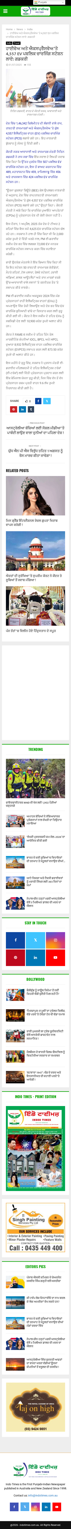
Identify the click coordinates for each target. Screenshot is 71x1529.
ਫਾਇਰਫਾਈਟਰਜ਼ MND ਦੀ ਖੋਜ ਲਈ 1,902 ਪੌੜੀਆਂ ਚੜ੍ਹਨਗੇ (31, 804)
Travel (17, 43)
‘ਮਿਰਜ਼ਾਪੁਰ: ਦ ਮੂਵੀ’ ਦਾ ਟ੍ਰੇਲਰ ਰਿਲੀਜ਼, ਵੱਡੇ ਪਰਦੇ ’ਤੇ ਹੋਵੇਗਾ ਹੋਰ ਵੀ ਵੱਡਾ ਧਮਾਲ (46, 1013)
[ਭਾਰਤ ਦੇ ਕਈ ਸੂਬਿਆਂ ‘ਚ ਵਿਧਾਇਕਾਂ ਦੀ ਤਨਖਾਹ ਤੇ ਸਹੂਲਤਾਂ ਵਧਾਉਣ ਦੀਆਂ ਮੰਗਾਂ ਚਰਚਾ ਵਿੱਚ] (15, 862)
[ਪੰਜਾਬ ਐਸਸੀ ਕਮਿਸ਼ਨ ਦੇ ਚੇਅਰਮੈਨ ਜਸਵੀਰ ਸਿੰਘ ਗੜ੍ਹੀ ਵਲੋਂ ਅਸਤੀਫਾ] (15, 1282)
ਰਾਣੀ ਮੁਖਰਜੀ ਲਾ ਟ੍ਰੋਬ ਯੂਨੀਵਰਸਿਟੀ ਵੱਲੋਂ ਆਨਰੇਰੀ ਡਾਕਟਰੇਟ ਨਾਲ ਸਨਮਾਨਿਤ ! (45, 1035)
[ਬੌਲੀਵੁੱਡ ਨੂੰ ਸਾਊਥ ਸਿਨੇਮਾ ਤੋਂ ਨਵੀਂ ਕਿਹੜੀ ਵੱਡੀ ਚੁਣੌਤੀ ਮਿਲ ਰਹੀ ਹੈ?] (15, 995)
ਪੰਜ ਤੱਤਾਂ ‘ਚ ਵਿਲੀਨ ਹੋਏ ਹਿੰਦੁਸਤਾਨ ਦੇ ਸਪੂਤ (31, 631)
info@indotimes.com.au (43, 1495)
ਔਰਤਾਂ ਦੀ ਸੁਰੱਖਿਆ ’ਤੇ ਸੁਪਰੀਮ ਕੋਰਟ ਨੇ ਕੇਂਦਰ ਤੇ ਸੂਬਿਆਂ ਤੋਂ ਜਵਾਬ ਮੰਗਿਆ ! (34, 578)
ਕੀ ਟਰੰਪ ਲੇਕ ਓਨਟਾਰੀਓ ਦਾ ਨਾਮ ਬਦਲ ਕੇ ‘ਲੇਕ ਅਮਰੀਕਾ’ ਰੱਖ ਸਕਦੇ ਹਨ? (46, 1300)
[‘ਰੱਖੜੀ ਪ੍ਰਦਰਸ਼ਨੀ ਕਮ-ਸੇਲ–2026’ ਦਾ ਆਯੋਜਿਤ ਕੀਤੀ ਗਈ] (15, 841)
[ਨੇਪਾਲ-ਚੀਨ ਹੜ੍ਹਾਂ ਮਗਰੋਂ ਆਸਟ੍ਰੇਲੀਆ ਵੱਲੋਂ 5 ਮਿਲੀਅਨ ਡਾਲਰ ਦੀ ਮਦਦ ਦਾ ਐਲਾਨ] (15, 903)
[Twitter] (25, 1506)
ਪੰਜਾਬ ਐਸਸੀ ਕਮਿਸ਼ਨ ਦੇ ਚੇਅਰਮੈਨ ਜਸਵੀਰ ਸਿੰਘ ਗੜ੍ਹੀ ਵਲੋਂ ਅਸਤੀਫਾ (44, 1279)
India (9, 43)
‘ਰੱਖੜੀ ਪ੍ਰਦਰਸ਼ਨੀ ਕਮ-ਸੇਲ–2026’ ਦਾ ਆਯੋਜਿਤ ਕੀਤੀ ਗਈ (46, 839)
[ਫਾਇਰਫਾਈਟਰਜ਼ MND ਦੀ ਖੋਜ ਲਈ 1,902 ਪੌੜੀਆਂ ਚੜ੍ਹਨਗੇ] (35, 778)
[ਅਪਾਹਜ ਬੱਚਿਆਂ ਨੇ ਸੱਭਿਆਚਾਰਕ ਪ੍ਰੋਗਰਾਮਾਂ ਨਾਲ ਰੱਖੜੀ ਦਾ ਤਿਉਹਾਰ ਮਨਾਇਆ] (15, 821)
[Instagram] (35, 1507)
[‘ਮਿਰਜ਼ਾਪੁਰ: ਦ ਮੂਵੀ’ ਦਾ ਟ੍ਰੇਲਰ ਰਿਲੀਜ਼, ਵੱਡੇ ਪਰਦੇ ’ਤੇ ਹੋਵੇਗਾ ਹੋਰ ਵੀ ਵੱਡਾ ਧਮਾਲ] (15, 1015)
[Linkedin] (46, 1507)
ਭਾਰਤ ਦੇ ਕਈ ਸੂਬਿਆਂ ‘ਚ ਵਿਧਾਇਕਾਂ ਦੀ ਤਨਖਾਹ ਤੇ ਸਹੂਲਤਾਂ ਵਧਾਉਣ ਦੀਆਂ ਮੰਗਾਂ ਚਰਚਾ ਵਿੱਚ (45, 1322)
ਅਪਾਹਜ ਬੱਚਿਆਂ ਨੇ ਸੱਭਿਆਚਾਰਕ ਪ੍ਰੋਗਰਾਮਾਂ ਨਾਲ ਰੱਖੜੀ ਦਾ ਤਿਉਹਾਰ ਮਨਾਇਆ (44, 820)
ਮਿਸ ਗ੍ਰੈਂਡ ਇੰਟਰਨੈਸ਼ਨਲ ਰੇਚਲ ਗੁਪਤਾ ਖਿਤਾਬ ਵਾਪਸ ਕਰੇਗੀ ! (32, 523)
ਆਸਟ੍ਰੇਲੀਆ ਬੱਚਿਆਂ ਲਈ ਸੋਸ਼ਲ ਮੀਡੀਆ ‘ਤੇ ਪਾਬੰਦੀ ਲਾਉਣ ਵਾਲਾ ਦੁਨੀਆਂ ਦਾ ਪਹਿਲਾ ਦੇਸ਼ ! (35, 430)
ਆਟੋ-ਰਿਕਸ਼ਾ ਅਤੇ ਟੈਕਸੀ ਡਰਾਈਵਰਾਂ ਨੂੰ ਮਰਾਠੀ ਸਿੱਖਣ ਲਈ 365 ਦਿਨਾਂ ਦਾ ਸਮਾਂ (45, 882)
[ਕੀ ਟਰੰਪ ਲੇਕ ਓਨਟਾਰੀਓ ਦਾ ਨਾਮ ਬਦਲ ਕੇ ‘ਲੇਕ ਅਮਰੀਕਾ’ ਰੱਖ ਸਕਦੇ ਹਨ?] (15, 1302)
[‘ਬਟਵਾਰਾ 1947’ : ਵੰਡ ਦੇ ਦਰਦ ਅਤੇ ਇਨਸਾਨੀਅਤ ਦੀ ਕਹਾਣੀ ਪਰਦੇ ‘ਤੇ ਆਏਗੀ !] (15, 1077)
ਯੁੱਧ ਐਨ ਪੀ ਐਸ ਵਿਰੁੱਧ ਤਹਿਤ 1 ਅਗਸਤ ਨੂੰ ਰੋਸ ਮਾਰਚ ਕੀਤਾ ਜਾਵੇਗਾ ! (35, 453)
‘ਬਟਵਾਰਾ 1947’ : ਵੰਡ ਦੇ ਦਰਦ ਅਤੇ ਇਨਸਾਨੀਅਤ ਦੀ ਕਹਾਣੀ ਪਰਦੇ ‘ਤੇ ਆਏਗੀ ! (44, 1076)
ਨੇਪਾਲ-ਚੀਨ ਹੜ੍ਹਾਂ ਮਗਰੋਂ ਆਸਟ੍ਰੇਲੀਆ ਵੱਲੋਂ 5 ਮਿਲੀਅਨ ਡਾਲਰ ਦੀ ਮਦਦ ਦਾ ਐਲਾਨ (46, 902)
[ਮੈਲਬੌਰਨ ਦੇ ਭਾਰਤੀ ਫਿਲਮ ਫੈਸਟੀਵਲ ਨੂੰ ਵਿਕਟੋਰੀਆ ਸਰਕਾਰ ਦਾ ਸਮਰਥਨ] (15, 1056)
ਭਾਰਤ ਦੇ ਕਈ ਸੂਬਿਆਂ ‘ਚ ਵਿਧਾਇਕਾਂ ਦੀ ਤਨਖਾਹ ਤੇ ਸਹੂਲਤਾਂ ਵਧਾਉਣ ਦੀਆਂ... (46, 859)
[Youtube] (56, 1507)
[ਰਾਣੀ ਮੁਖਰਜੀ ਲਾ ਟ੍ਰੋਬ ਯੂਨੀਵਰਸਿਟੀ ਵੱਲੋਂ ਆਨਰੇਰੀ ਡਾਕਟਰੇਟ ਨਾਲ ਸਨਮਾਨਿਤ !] (15, 1036)
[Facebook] (14, 1507)
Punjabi (42, 2)
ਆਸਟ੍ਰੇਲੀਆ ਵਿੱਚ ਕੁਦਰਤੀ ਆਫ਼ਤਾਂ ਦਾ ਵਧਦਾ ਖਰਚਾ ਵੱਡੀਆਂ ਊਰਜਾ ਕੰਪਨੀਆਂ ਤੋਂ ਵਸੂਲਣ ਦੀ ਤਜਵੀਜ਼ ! (44, 1363)
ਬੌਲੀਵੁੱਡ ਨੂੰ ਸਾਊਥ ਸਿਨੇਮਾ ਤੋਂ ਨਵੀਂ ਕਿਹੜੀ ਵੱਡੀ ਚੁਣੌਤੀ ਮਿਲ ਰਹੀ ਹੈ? (43, 992)
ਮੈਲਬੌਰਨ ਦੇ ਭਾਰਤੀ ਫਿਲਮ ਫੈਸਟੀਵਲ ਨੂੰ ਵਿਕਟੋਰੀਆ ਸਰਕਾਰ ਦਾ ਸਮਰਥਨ (46, 1054)
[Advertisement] (35, 693)
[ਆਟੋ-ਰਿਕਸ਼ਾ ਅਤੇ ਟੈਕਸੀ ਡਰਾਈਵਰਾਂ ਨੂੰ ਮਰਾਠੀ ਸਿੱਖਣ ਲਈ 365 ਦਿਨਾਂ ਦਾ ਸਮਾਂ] (15, 883)
